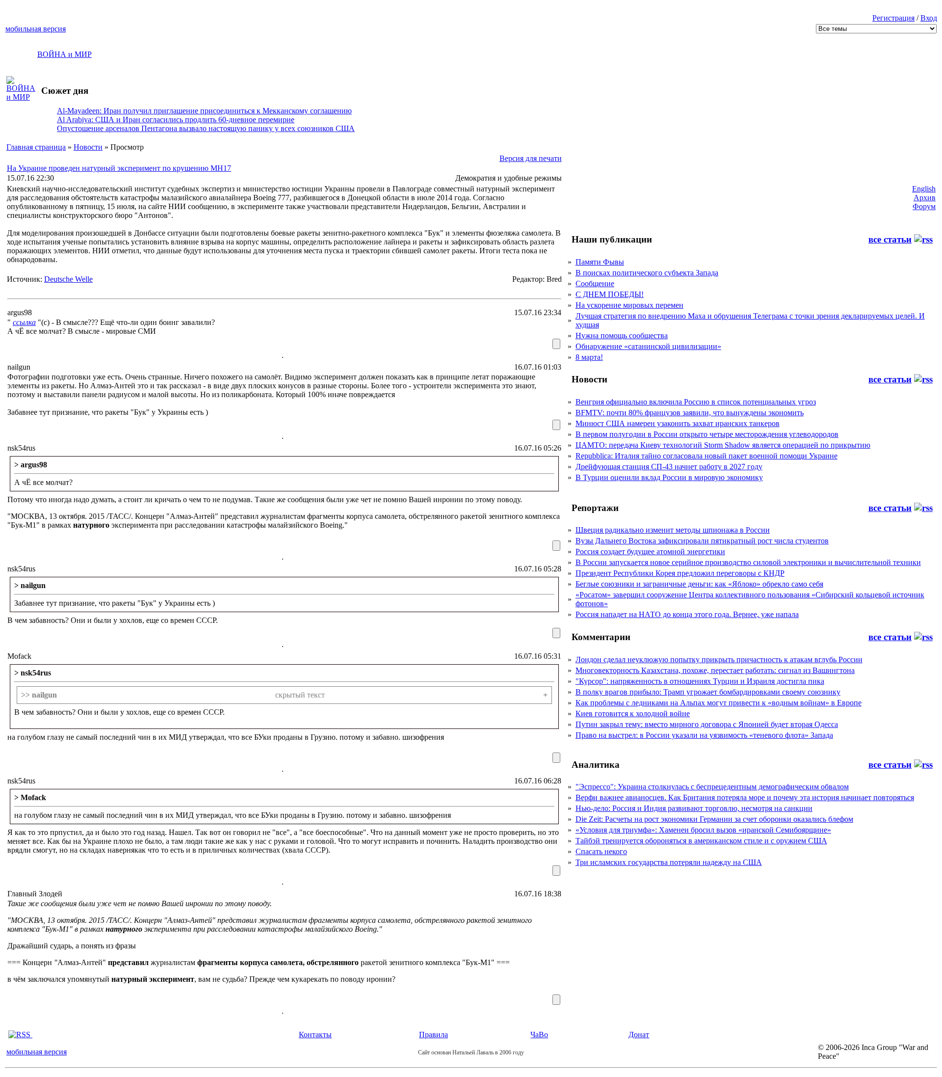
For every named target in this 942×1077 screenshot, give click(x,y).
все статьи (890, 239)
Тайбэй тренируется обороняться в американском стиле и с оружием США (701, 840)
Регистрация (893, 18)
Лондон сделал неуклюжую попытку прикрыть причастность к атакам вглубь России (719, 659)
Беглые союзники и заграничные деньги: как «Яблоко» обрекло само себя (699, 584)
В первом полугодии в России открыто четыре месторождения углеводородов (707, 434)
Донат (638, 1034)
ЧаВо (539, 1034)
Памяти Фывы (600, 262)
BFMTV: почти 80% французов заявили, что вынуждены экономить (690, 412)
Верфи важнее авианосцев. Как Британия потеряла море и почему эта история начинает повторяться (745, 797)
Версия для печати (530, 158)
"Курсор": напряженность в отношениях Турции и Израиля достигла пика (700, 681)
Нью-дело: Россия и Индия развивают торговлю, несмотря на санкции (694, 808)
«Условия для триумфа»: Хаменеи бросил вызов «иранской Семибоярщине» (703, 830)
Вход (928, 18)
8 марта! (589, 357)
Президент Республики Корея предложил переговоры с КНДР (680, 573)
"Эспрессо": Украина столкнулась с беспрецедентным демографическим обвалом (712, 786)
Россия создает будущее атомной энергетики (650, 551)
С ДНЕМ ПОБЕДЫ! (610, 294)
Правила (433, 1034)
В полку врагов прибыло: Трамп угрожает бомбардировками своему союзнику (708, 692)
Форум (924, 206)
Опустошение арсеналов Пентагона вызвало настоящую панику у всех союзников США (206, 128)
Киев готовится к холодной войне (633, 713)
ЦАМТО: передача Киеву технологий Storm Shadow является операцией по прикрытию (723, 445)
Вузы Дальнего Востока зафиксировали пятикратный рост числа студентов (702, 541)
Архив (925, 197)
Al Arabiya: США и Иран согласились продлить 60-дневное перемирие (175, 119)
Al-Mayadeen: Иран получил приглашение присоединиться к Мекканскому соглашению (204, 111)
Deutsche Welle (68, 279)
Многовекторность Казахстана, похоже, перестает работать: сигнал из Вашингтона (715, 670)
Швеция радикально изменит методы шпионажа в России (673, 530)
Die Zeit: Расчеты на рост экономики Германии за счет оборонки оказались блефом (714, 819)
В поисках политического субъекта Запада (647, 273)
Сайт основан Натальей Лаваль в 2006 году (471, 1052)
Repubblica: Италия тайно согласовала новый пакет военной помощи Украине (706, 456)
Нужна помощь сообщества (622, 335)
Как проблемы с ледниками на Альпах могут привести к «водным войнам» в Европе (719, 703)
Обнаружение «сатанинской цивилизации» (648, 346)
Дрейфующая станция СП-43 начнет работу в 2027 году (669, 466)
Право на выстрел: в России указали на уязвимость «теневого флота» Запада (704, 735)
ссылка (24, 322)
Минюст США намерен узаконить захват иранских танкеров (678, 423)
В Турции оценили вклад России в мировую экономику (669, 477)
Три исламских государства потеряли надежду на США (669, 862)
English (924, 189)
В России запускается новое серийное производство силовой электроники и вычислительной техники (748, 562)
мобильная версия (35, 29)
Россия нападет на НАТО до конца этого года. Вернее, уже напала (687, 614)
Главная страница (36, 147)
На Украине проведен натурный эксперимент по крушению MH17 (119, 168)
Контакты (315, 1034)
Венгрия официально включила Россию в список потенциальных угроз (696, 402)
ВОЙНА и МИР (64, 54)
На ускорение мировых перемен (629, 305)
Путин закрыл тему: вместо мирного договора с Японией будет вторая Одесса (707, 724)
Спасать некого (601, 851)
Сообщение (595, 283)
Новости (88, 147)
